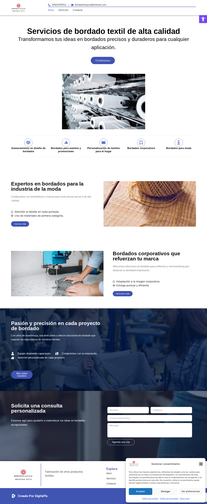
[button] (200, 463)
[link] (203, 19)
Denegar (165, 491)
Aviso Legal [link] (184, 498)
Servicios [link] (63, 10)
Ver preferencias (190, 491)
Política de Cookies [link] (150, 498)
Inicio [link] (51, 10)
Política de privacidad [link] (169, 498)
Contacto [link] (78, 10)
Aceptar (140, 491)
